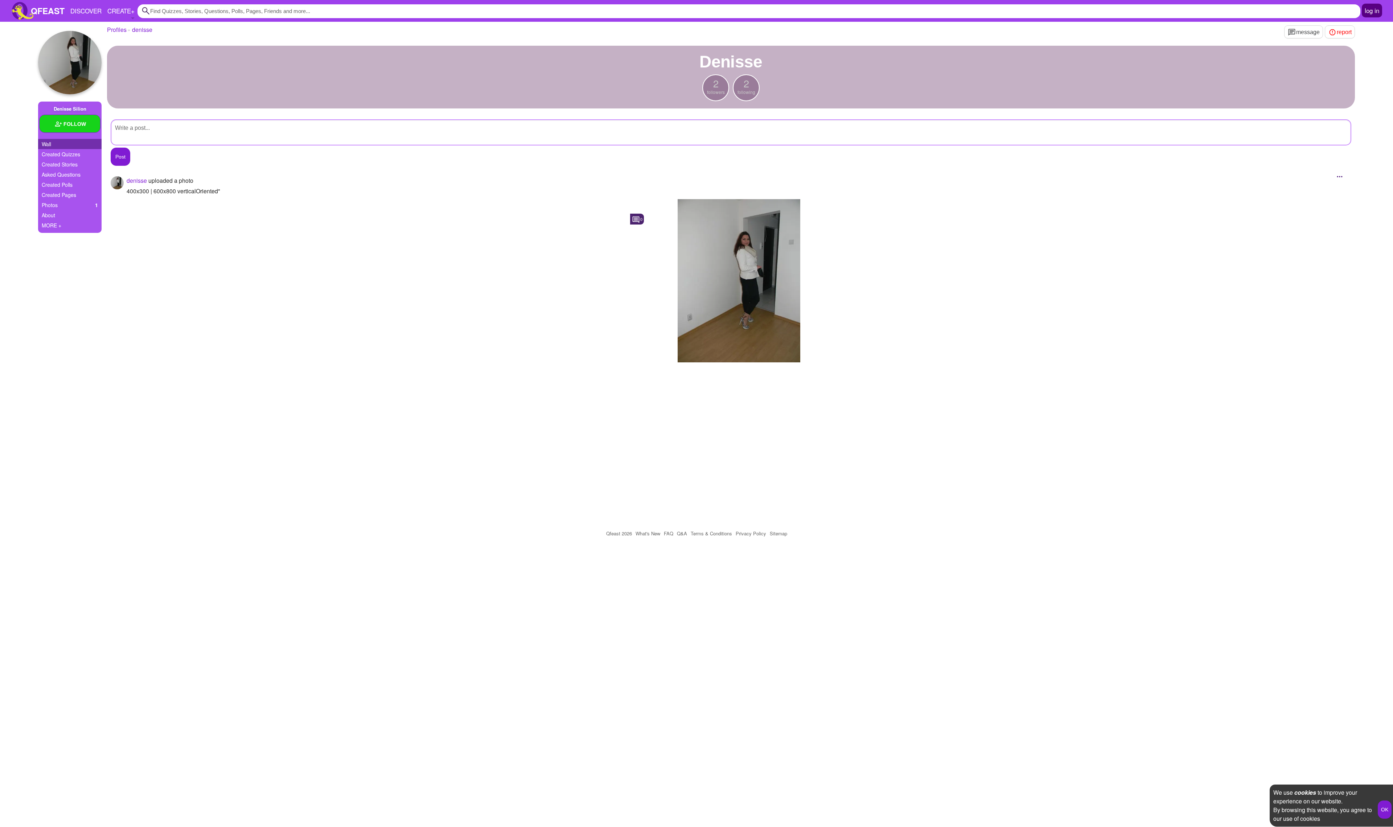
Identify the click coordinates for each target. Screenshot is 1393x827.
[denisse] (70, 62)
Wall (46, 144)
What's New (648, 533)
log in (1372, 10)
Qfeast (619, 533)
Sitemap (778, 533)
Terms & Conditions (711, 533)
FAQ (668, 533)
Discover (86, 10)
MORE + (51, 225)
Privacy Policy (751, 533)
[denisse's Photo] (739, 280)
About (48, 215)
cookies (1305, 792)
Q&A (682, 533)
